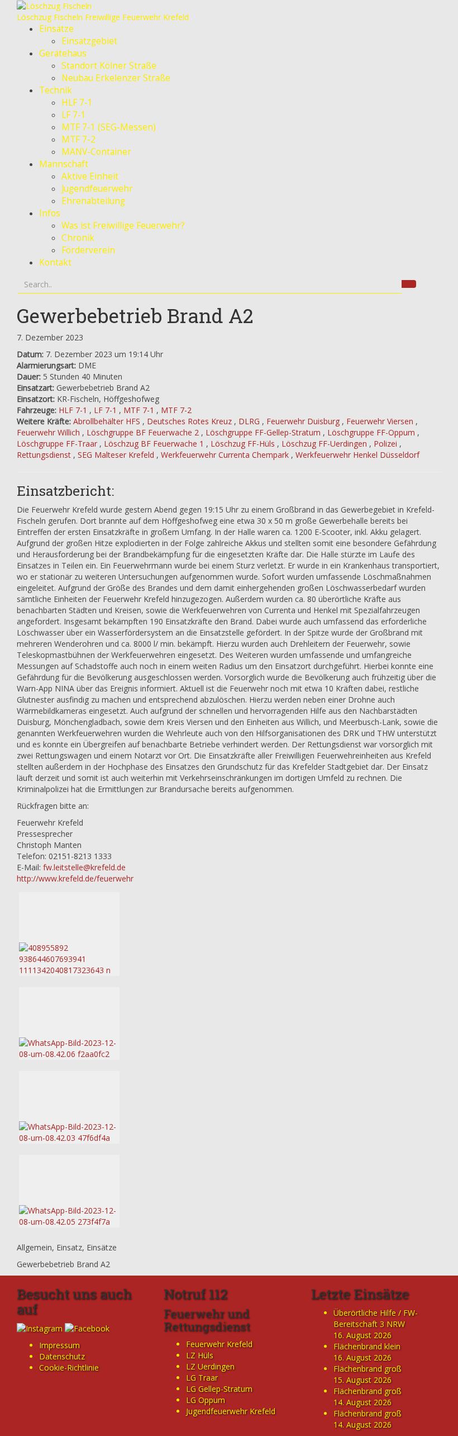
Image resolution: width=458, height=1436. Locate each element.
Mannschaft (63, 164)
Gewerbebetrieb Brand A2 (135, 315)
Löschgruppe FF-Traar (57, 443)
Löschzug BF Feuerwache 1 (154, 443)
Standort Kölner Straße (108, 66)
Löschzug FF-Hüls (243, 443)
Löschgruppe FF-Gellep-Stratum (263, 432)
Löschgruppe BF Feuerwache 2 (143, 432)
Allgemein (34, 1247)
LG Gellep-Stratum (219, 1388)
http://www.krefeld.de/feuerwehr (75, 878)
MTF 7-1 (138, 410)
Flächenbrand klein (366, 1346)
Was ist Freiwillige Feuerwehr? (123, 225)
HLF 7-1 (77, 102)
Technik (55, 90)
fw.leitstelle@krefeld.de (84, 867)
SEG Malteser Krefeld (116, 454)
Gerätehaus (63, 53)
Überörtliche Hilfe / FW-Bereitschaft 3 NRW (375, 1318)
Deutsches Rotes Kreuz (189, 421)
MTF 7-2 (78, 139)
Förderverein (88, 250)
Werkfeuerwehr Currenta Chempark (225, 454)
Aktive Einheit (89, 176)
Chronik (77, 238)
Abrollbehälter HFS (106, 421)
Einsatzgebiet (89, 41)
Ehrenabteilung (93, 201)
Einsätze (56, 29)
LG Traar (202, 1377)
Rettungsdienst (44, 454)
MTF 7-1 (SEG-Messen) (108, 127)
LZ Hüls (199, 1355)
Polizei (385, 443)
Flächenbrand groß (367, 1368)
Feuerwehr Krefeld (219, 1344)
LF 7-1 (73, 115)
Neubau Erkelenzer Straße (115, 78)
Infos (49, 213)
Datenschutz (62, 1356)
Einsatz (69, 1247)
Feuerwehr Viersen (379, 421)
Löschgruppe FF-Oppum (371, 432)
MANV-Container (96, 152)
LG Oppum (205, 1400)
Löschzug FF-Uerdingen (324, 443)
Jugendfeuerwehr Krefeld (230, 1411)
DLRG (249, 421)
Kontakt (55, 262)
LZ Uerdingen (210, 1366)
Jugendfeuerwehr (97, 189)
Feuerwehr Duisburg (303, 421)
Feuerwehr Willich (48, 432)
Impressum (59, 1345)
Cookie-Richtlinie (69, 1367)
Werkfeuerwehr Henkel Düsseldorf (357, 454)
